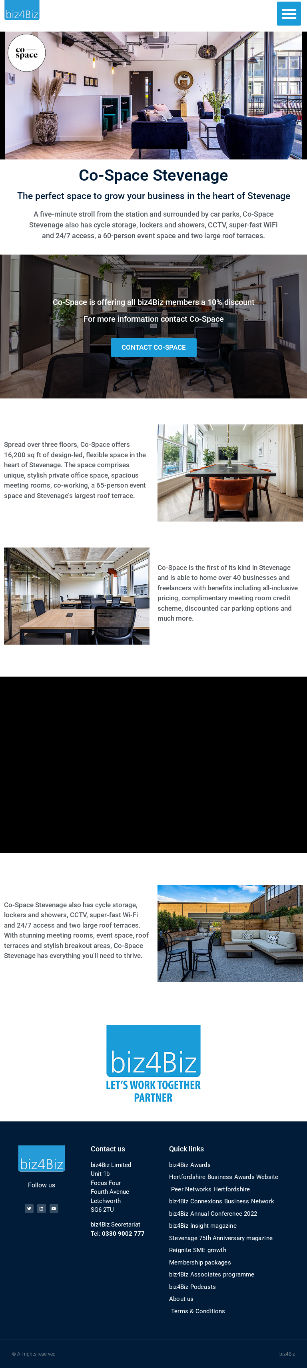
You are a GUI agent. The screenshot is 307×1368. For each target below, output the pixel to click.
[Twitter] (29, 1208)
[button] (289, 14)
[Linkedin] (41, 1208)
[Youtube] (54, 1208)
